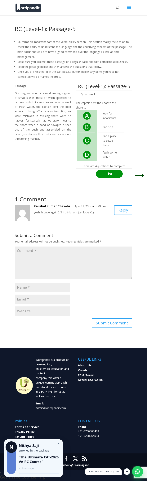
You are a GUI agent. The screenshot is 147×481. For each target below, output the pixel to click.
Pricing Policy (24, 441)
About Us (84, 365)
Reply (123, 210)
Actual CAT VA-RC (90, 380)
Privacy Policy (24, 432)
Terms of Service (27, 427)
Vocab (82, 370)
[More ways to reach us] (127, 471)
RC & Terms (86, 375)
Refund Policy (24, 437)
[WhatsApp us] (137, 471)
